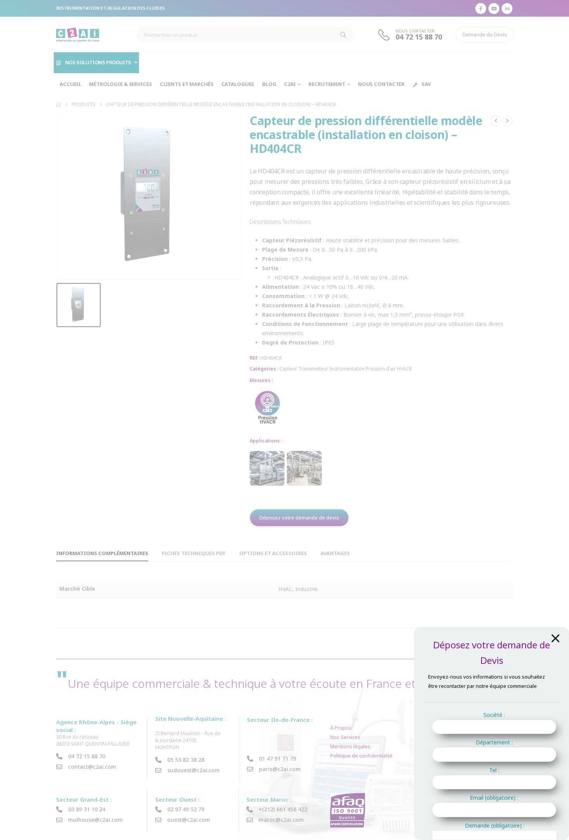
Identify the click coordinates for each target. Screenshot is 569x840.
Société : (494, 714)
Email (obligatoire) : (494, 797)
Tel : (494, 770)
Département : (494, 742)
